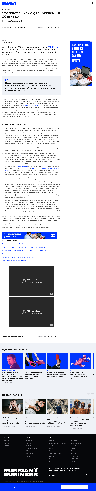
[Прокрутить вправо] (92, 349)
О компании (7, 443)
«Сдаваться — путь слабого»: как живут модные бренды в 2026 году (78, 375)
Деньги (73, 445)
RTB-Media (53, 47)
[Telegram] (86, 474)
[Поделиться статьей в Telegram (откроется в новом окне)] (48, 27)
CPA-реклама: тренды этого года (14, 260)
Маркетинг (75, 440)
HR (50, 458)
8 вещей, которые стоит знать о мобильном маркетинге (22, 254)
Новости (56, 3)
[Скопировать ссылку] (59, 27)
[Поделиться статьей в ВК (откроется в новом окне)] (51, 27)
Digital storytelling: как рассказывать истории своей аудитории (24, 247)
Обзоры (77, 3)
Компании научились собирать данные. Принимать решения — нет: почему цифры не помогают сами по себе (12, 376)
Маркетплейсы (76, 443)
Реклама (10, 9)
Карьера (51, 451)
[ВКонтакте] (90, 474)
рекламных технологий (30, 105)
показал (31, 164)
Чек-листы (29, 453)
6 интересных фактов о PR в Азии (13, 244)
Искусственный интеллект (57, 443)
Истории (64, 3)
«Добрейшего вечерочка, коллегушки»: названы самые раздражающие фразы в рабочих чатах (11, 420)
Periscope (23, 155)
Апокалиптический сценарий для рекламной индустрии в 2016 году (26, 250)
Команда (7, 440)
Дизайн (51, 456)
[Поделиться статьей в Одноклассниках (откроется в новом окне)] (55, 27)
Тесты (28, 456)
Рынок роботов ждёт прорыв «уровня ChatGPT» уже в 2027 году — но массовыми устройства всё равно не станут (80, 421)
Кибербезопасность (55, 453)
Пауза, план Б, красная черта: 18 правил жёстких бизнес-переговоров (56, 374)
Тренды (11, 36)
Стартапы (74, 456)
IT (49, 461)
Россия (73, 453)
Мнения (71, 3)
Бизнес (51, 448)
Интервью (85, 3)
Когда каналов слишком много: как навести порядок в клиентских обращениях (34, 375)
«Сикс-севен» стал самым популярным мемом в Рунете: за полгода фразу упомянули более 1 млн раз (35, 420)
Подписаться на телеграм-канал (14, 336)
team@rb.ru (52, 475)
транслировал (22, 166)
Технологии (75, 458)
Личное (73, 448)
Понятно (74, 487)
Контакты (7, 445)
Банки (51, 445)
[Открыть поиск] (93, 3)
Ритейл (73, 451)
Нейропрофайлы (31, 448)
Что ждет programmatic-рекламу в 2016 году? (18, 257)
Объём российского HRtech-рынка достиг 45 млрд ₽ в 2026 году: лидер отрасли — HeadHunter (57, 420)
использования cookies (38, 486)
